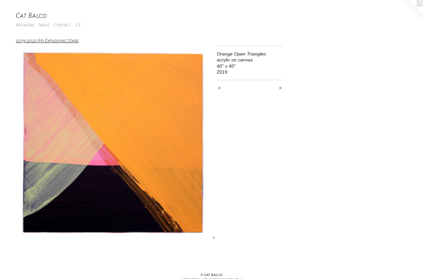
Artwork (25, 24)
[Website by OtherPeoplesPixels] (410, 13)
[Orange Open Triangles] (113, 143)
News (44, 24)
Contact (62, 24)
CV (78, 24)
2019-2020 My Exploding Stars (47, 40)
